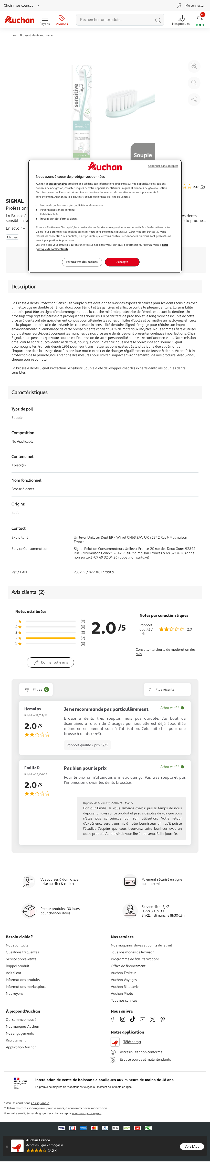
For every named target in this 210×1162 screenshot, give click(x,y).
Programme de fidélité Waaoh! (135, 959)
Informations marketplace (26, 987)
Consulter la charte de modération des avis (165, 651)
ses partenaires (58, 183)
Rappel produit (17, 966)
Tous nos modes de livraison (132, 952)
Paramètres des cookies (82, 262)
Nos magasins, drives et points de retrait (141, 945)
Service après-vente (21, 959)
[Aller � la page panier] (200, 20)
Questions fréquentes (22, 952)
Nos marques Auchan (22, 1026)
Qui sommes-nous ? (21, 1019)
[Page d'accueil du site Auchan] (19, 20)
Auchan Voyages (124, 980)
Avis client (13, 973)
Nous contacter (18, 945)
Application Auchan (21, 1047)
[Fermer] (7, 1146)
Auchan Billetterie (125, 987)
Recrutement (16, 1040)
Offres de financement (128, 966)
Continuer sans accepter (163, 166)
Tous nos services (124, 1000)
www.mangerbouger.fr (86, 1113)
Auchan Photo (122, 993)
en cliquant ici (40, 1103)
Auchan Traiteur (123, 973)
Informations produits (23, 980)
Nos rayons (14, 993)
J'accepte (122, 262)
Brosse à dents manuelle (36, 35)
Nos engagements (20, 1033)
